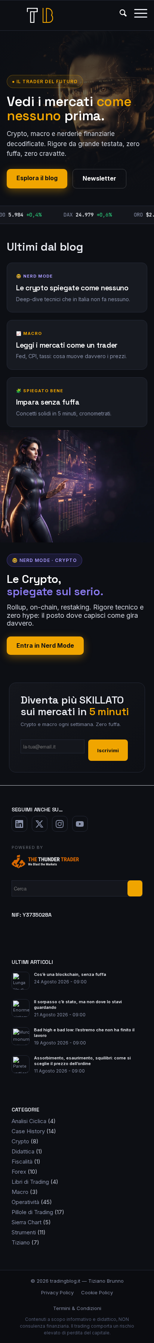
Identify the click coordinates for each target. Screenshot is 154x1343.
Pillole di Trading (32, 1212)
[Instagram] (60, 824)
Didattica (23, 1151)
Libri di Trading (30, 1181)
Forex (19, 1171)
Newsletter (99, 178)
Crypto (20, 1141)
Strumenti (24, 1232)
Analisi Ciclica (29, 1121)
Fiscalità (22, 1161)
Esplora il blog (37, 178)
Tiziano (21, 1242)
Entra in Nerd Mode (45, 645)
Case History (28, 1131)
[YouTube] (80, 824)
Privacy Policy (57, 1292)
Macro (20, 1191)
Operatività (25, 1202)
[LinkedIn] (19, 824)
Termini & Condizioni (77, 1308)
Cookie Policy (97, 1292)
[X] (39, 824)
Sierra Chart (26, 1222)
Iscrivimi (108, 750)
